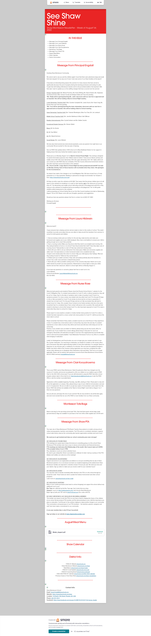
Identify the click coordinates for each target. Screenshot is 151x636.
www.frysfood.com (72, 492)
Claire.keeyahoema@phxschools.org (81, 376)
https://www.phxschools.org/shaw (62, 594)
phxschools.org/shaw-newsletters (86, 576)
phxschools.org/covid (83, 570)
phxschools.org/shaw (83, 566)
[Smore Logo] (54, 2)
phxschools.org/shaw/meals (79, 568)
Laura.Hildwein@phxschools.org (68, 273)
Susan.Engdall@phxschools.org (60, 592)
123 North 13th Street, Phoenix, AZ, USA (64, 596)
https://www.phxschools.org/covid (59, 177)
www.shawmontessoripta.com (75, 514)
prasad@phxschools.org (68, 354)
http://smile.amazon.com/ (65, 490)
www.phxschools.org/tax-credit (64, 478)
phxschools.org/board (83, 572)
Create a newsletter (59, 631)
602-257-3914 (55, 598)
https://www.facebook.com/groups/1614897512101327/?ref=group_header (75, 600)
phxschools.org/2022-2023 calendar (84, 574)
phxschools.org (81, 564)
